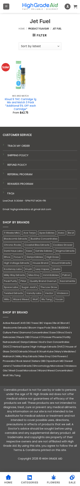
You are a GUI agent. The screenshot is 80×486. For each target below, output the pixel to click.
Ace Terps (29, 232)
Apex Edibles (47, 232)
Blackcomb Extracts (15, 238)
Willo (6, 299)
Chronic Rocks (12, 244)
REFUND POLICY (17, 165)
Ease (29, 250)
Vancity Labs (33, 293)
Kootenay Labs (13, 269)
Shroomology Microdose (48, 366)
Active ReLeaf (11, 323)
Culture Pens (10, 332)
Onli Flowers (59, 356)
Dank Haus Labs (13, 250)
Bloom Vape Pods (39, 327)
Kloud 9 (33, 351)
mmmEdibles (51, 275)
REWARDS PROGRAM (20, 184)
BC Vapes (46, 323)
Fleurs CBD (23, 337)
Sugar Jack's (29, 287)
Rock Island (23, 361)
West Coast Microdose (22, 370)
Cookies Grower (63, 244)
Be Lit (71, 232)
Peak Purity (10, 281)
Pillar (23, 281)
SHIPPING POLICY (17, 155)
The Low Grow (48, 287)
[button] (6, 7)
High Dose (53, 257)
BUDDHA (63, 327)
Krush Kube (47, 351)
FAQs (10, 193)
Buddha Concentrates (44, 238)
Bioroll (64, 323)
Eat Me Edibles (44, 250)
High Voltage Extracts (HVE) (47, 346)
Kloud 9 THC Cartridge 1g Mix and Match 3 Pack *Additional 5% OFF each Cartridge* (20, 104)
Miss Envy (33, 275)
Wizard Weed (21, 299)
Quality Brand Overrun (43, 281)
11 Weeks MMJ (12, 232)
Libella (56, 269)
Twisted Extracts (13, 293)
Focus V (18, 257)
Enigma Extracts (65, 250)
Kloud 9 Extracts (61, 263)
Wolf (35, 299)
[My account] (68, 7)
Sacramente (67, 281)
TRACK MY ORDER (18, 146)
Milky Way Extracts (14, 275)
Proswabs (9, 361)
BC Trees (32, 323)
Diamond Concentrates (34, 332)
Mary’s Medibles (65, 351)
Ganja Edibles (35, 257)
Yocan (59, 299)
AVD (23, 323)
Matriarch (8, 356)
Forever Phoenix (52, 337)
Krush (28, 269)
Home (22, 28)
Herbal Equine (20, 346)
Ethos (7, 257)
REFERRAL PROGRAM (19, 174)
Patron (66, 275)
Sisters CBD (39, 361)
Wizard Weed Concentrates (55, 370)
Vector (49, 293)
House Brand (40, 263)
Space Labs (11, 287)
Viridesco (62, 293)
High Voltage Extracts (16, 263)
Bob (54, 327)
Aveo (61, 232)
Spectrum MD (55, 361)
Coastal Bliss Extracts (37, 244)
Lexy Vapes (42, 269)
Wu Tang (46, 299)
